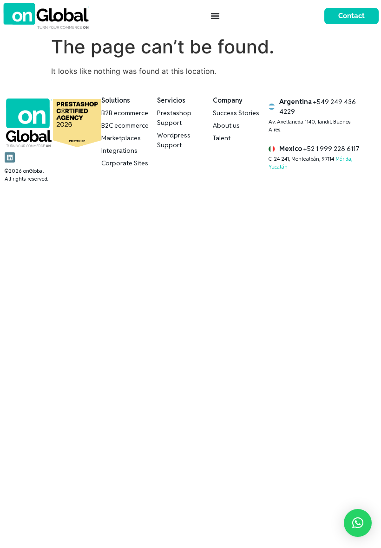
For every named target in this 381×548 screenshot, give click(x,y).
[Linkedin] (10, 157)
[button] (358, 523)
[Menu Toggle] (215, 15)
